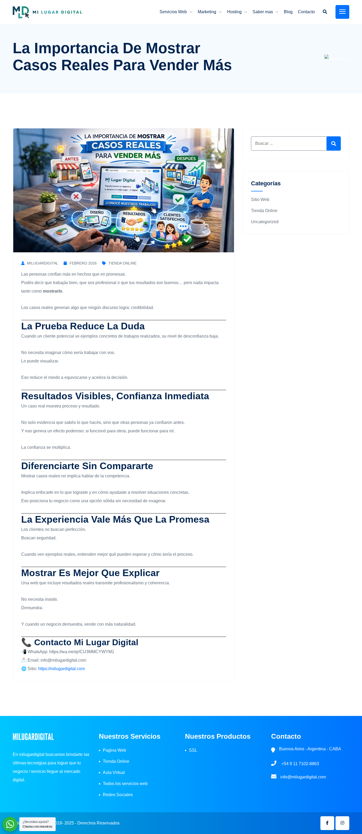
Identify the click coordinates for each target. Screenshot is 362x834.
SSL (193, 750)
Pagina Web (114, 750)
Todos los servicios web (125, 783)
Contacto (306, 12)
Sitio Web (260, 199)
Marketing (207, 12)
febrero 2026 (83, 263)
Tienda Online (122, 263)
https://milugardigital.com (61, 668)
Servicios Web (173, 12)
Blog (288, 12)
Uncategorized (265, 221)
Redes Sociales (118, 794)
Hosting (234, 12)
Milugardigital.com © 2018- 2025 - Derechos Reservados (66, 823)
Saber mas (263, 12)
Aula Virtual (114, 772)
